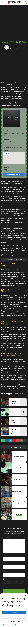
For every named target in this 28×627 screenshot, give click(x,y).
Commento (6, 537)
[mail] (21, 440)
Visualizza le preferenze (14, 621)
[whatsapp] (3, 440)
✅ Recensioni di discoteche (17, 48)
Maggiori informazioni (14, 174)
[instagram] (17, 440)
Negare (14, 616)
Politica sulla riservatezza (15, 624)
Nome (5, 555)
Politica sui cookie (5, 624)
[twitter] (10, 440)
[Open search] (25, 2)
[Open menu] (2, 2)
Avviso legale (23, 624)
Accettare (14, 612)
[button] (25, 595)
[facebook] (7, 440)
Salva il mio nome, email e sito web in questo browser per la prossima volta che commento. (14, 584)
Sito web (5, 571)
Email (5, 563)
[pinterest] (14, 440)
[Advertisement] (14, 21)
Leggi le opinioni (11, 170)
